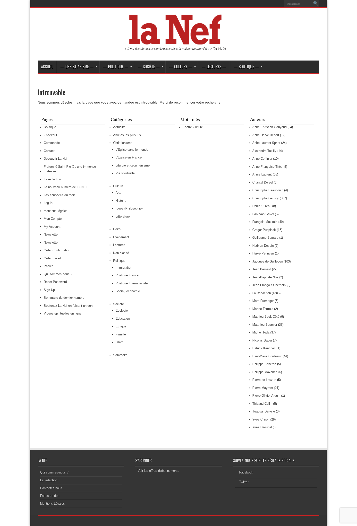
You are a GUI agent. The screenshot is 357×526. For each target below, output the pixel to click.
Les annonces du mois (60, 195)
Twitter (243, 482)
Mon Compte (53, 218)
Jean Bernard (261, 269)
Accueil (47, 67)
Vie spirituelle (125, 173)
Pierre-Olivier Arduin (266, 395)
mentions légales (56, 211)
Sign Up (49, 290)
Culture (118, 186)
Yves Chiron (260, 419)
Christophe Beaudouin (267, 190)
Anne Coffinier (262, 158)
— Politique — (115, 67)
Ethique (121, 326)
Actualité (119, 127)
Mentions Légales (52, 503)
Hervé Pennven (263, 253)
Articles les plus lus (127, 135)
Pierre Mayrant (262, 388)
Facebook (246, 472)
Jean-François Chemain (269, 285)
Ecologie (122, 310)
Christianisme (122, 143)
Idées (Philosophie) (129, 208)
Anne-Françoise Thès (267, 166)
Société (118, 304)
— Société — (149, 67)
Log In (48, 203)
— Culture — (180, 67)
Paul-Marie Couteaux (267, 356)
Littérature (123, 216)
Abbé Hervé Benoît (265, 135)
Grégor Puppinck (264, 230)
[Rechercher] (315, 3)
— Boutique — (246, 67)
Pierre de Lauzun (264, 380)
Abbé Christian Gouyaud (269, 127)
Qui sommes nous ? (58, 274)
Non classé (121, 253)
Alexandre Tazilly (264, 151)
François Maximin (264, 222)
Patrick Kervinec (264, 348)
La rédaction (52, 179)
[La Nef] (178, 48)
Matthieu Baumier (264, 324)
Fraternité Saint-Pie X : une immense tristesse (70, 169)
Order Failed (52, 258)
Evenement (121, 237)
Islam (119, 342)
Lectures (119, 245)
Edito (116, 229)
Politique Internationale (132, 283)
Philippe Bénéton (264, 364)
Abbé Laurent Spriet (266, 143)
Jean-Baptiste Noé (265, 277)
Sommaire (120, 355)
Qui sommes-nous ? (54, 472)
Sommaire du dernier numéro (64, 297)
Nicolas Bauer (262, 340)
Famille (121, 334)
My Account (52, 226)
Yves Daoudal (262, 427)
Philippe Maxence (264, 372)
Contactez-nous (51, 488)
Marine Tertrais (262, 309)
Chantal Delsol (262, 182)
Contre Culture (193, 127)
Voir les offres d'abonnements (158, 471)
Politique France (127, 275)
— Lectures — (214, 67)
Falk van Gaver (263, 214)
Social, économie (128, 291)
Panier (48, 266)
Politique (119, 261)
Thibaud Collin (262, 403)
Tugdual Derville (263, 411)
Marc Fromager (263, 301)
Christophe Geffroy (265, 198)
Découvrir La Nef (55, 158)
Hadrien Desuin (263, 245)
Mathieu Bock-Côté (265, 316)
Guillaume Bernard (265, 237)
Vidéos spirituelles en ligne (62, 313)
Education (123, 318)
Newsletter (51, 234)
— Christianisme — (77, 67)
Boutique (50, 127)
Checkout (50, 135)
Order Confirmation (57, 250)
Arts (118, 192)
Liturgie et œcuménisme (133, 165)
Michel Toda (260, 332)
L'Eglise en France (129, 157)
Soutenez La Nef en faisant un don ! (69, 305)
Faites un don (49, 496)
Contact (49, 151)
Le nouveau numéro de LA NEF (66, 187)
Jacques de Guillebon (267, 261)
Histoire (121, 200)
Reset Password (55, 282)
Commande (52, 143)
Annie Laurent (262, 174)
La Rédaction (261, 293)
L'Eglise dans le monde (132, 149)
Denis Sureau (261, 206)
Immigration (124, 267)
